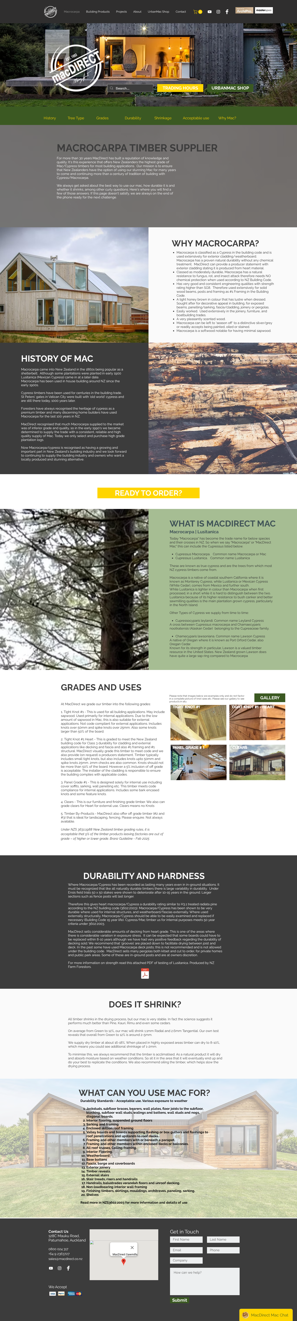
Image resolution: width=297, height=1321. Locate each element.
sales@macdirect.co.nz (65, 1259)
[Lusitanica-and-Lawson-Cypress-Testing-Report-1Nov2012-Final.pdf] (145, 974)
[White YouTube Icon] (209, 11)
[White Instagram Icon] (218, 11)
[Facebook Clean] (227, 11)
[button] (198, 12)
